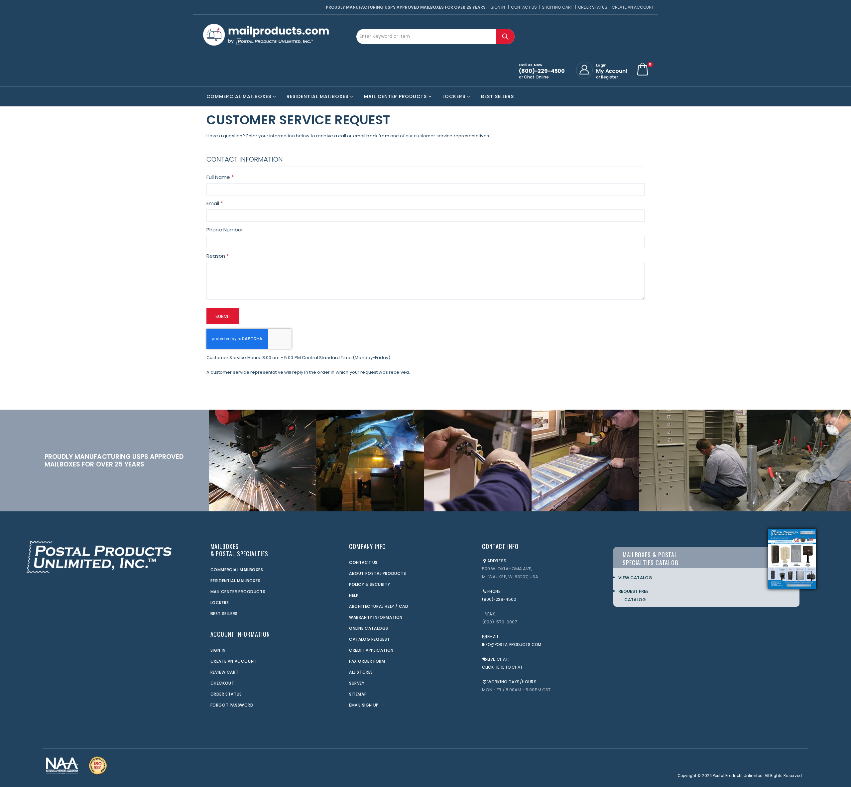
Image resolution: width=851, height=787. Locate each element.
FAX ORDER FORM (367, 661)
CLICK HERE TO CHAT (502, 667)
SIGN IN (218, 650)
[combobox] (435, 36)
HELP (353, 595)
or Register (607, 77)
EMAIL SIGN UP (364, 705)
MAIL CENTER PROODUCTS (238, 591)
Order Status (592, 7)
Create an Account (633, 7)
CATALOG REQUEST (369, 639)
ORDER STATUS (226, 694)
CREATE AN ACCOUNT (233, 661)
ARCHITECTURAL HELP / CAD (378, 606)
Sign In (498, 7)
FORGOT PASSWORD (232, 705)
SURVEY (357, 683)
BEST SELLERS (224, 613)
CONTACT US (363, 562)
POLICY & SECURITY (369, 584)
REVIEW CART (224, 672)
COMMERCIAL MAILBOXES (236, 570)
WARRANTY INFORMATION (376, 617)
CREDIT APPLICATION (371, 650)
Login (601, 65)
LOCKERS (219, 602)
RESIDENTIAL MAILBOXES (235, 581)
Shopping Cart (557, 7)
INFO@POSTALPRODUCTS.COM (512, 644)
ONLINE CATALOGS (368, 628)
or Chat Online (534, 77)
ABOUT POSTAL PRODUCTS (377, 573)
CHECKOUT (222, 683)
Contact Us (524, 7)
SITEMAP (358, 694)
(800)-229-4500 (499, 599)
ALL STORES (361, 672)
